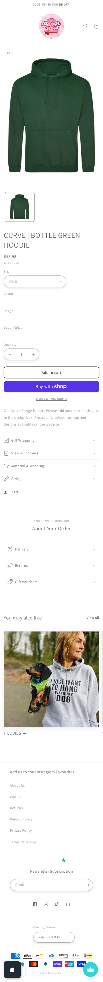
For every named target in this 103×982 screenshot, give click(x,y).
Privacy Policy (21, 830)
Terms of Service (23, 842)
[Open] (12, 969)
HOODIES (12, 733)
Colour (8, 294)
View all (93, 617)
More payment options (51, 398)
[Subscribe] (87, 885)
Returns (16, 808)
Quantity (10, 344)
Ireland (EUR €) (49, 937)
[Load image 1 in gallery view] (19, 207)
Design (8, 311)
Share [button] (14, 492)
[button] (6, 26)
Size (7, 271)
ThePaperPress (55, 973)
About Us (17, 785)
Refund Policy (21, 819)
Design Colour (14, 327)
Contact (16, 796)
